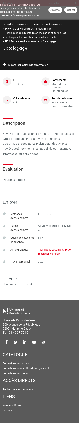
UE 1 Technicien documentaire (22, 41)
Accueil (7, 24)
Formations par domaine (17, 363)
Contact (7, 410)
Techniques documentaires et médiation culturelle (33, 37)
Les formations (53, 24)
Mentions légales (12, 405)
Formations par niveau (15, 373)
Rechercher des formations (18, 389)
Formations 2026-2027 (28, 24)
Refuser (70, 10)
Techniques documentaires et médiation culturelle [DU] (36, 33)
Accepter (55, 10)
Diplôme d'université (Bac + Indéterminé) (28, 28)
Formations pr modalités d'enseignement (26, 368)
